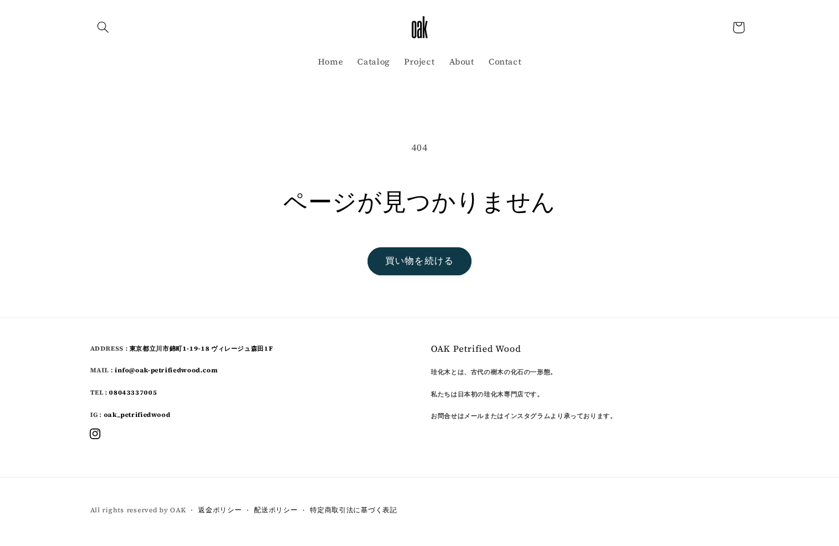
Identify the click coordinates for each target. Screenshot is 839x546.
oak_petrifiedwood (137, 414)
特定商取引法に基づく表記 (353, 510)
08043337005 (133, 392)
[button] (103, 27)
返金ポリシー (219, 510)
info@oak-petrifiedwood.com (166, 370)
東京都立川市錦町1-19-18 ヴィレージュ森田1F (205, 348)
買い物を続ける (419, 261)
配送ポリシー (275, 510)
